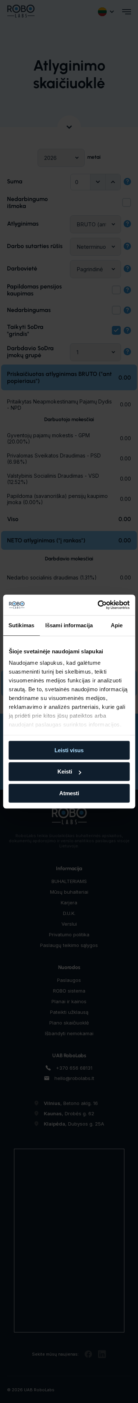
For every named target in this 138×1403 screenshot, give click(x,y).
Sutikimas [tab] (21, 625)
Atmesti (69, 793)
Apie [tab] (117, 625)
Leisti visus (69, 750)
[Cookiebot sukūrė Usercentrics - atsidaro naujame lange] (98, 605)
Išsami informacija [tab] (69, 625)
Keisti (64, 771)
